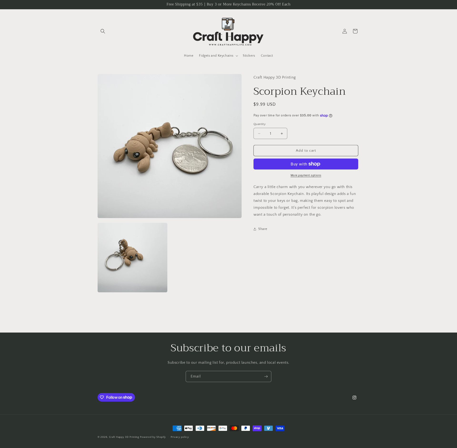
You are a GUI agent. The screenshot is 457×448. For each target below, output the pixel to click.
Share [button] (262, 229)
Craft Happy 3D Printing (124, 437)
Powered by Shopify (153, 437)
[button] (103, 31)
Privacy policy (180, 436)
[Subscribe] (266, 376)
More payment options (306, 175)
